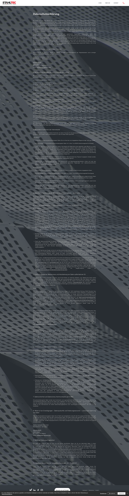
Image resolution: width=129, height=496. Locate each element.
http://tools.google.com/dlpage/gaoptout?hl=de (54, 267)
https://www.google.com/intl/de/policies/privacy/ (82, 300)
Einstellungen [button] (103, 493)
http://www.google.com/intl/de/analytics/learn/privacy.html (52, 270)
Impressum (84, 490)
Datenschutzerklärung (7, 494)
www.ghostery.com (54, 262)
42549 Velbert (36, 64)
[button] (107, 3)
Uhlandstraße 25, (37, 62)
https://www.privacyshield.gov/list (87, 297)
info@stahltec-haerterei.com (44, 67)
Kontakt (97, 490)
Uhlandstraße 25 (37, 430)
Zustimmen (121, 493)
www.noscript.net (42, 262)
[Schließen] (127, 493)
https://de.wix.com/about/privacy (68, 339)
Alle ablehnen (112, 493)
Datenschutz (91, 490)
